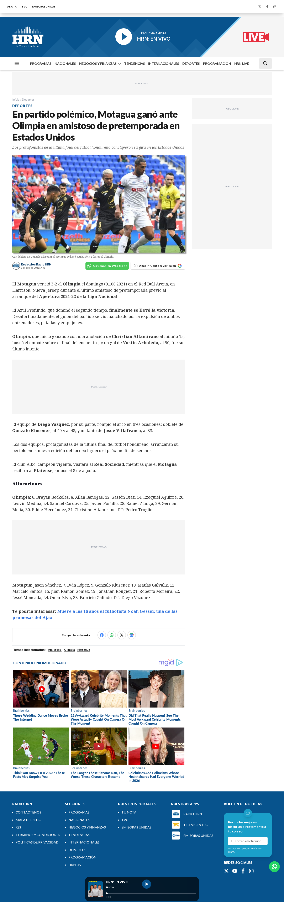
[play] (146, 884)
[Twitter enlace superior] (260, 6)
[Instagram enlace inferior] (251, 870)
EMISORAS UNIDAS (44, 6)
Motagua (83, 649)
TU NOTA (11, 6)
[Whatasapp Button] (274, 866)
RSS (18, 827)
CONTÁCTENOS (28, 812)
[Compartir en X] (121, 635)
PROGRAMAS (40, 63)
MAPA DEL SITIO (28, 820)
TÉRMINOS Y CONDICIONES (38, 835)
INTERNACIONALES (163, 63)
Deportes (28, 99)
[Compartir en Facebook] (102, 635)
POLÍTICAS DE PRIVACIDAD (37, 842)
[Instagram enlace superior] (275, 6)
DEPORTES (191, 63)
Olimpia (69, 649)
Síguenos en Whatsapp (110, 266)
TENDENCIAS (134, 63)
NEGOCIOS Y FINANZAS (98, 63)
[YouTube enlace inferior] (234, 870)
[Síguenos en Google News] (131, 635)
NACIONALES (65, 63)
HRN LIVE (241, 63)
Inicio (15, 99)
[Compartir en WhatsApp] (111, 635)
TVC (24, 6)
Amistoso (55, 649)
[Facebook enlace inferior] (243, 870)
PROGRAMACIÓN (217, 63)
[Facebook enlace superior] (267, 6)
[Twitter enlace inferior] (226, 870)
